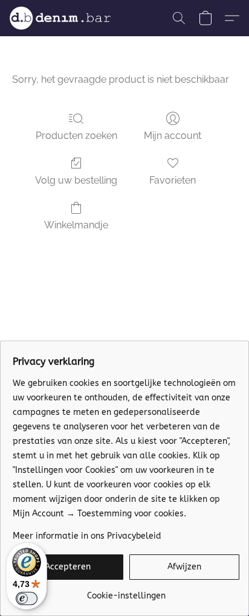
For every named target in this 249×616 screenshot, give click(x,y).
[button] (63, 18)
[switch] (26, 598)
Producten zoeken (76, 135)
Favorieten (172, 180)
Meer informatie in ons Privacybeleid (87, 536)
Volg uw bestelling (76, 180)
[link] (126, 591)
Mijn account (172, 135)
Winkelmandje (76, 225)
